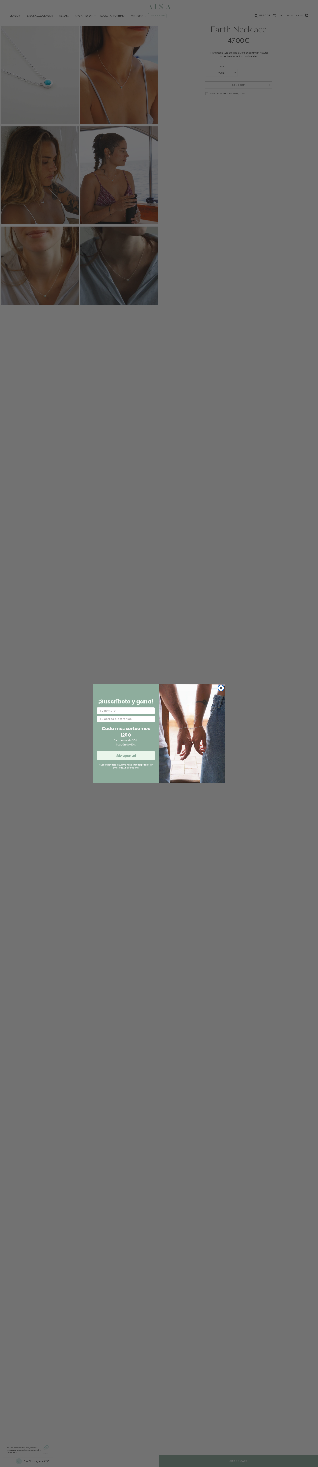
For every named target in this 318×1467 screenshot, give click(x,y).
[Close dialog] (221, 688)
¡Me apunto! (126, 755)
